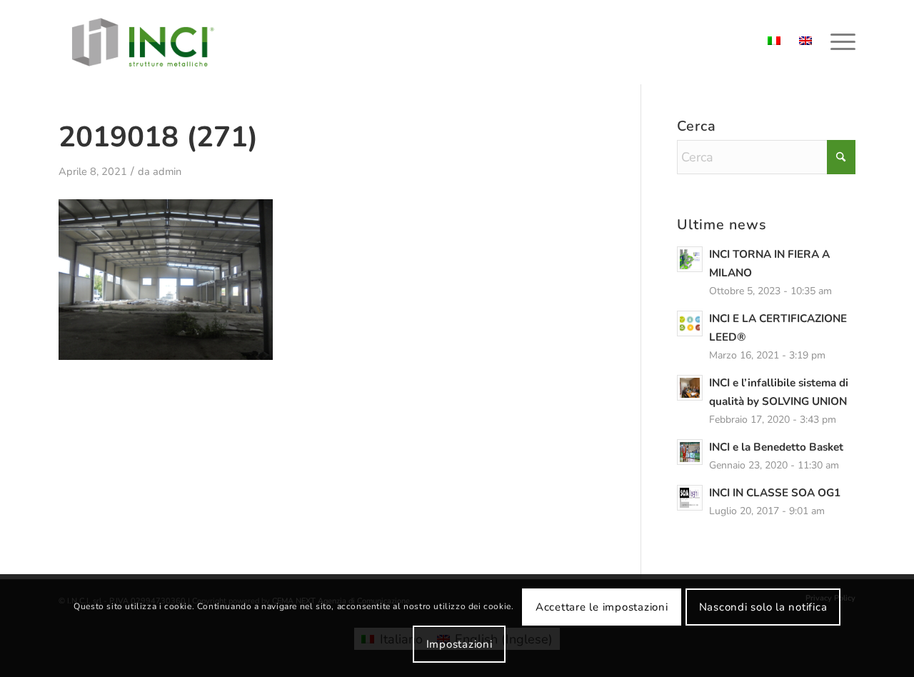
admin (167, 171)
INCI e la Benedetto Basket (776, 447)
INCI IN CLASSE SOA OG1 (774, 493)
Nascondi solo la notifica (763, 607)
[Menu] (838, 42)
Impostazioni (459, 644)
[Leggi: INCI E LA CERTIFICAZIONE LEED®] (690, 323)
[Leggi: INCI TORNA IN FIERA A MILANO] (690, 259)
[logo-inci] (143, 42)
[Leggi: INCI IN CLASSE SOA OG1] (690, 498)
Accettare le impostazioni (602, 607)
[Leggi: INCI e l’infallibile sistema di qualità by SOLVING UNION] (690, 388)
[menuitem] (838, 42)
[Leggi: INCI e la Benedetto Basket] (690, 452)
